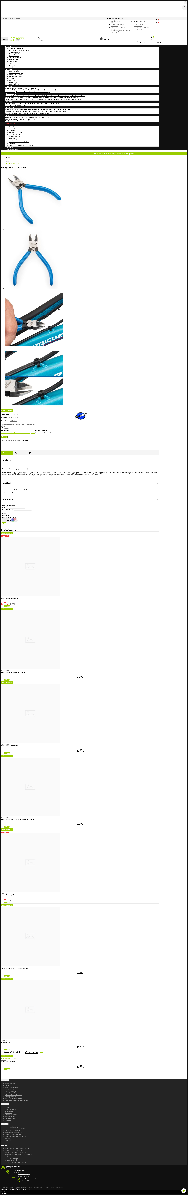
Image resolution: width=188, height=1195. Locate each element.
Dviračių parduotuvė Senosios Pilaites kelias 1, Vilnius (18, 433)
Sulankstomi (13, 61)
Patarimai (12, 144)
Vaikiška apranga (44, 92)
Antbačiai (13, 88)
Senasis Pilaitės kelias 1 (119, 25)
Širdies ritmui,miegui (16, 73)
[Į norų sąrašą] (185, 2)
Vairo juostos (32, 99)
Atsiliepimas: (6, 513)
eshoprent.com (27, 1189)
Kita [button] (7, 115)
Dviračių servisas (10, 1084)
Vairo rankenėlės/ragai (56, 99)
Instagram (8, 1142)
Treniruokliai (31, 119)
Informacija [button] (10, 125)
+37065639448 (14, 1150)
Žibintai (47, 113)
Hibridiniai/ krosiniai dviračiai (19, 50)
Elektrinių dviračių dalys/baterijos (39, 96)
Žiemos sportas (22, 121)
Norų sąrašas (9, 1111)
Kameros (61, 96)
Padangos (68, 96)
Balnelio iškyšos (22, 96)
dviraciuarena (5, 18)
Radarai (11, 78)
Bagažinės (39, 109)
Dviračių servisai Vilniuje (137, 21)
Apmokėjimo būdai (15, 136)
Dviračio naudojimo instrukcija (19, 142)
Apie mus (12, 131)
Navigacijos (13, 82)
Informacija (5, 1080)
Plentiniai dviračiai (15, 58)
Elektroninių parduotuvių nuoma (11, 1189)
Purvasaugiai (54, 111)
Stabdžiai (42, 98)
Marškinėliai (15, 90)
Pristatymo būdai (14, 134)
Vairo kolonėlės (42, 99)
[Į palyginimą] (184, 7)
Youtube (7, 1138)
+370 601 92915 (18, 1154)
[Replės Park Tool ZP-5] (80, 1057)
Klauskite (25, 440)
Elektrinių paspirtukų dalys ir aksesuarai (33, 103)
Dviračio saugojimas (15, 132)
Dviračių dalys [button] (11, 94)
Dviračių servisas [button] (12, 149)
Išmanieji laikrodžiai (16, 75)
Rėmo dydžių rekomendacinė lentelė (21, 145)
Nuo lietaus (24, 90)
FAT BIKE (12, 65)
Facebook (8, 1140)
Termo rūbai (33, 92)
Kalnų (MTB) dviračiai (16, 48)
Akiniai (7, 88)
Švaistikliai (75, 98)
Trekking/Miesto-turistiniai (18, 54)
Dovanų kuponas (14, 129)
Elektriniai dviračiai (15, 59)
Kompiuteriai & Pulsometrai (20, 111)
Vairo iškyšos (23, 99)
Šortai (26, 92)
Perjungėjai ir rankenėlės (18, 98)
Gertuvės (8, 111)
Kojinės (34, 88)
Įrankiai (7, 119)
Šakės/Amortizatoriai (64, 98)
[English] (158, 20)
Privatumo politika (10, 1089)
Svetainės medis (10, 1118)
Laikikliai (12, 80)
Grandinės (54, 96)
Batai (26, 88)
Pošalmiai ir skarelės (49, 90)
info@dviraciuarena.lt (11, 1156)
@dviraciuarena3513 (16, 18)
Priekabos (31, 121)
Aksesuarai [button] (10, 107)
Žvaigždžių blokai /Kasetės (73, 99)
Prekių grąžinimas (15, 140)
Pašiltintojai (32, 90)
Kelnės (30, 88)
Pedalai (7, 98)
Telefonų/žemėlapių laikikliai (26, 113)
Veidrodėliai (40, 113)
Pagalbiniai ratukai (78, 96)
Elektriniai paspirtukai (12, 103)
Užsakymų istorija (10, 1109)
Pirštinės (40, 90)
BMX (10, 63)
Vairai (16, 99)
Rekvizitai (5, 1124)
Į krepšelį (7, 606)
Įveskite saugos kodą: (9, 517)
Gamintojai (12, 127)
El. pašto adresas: (7, 509)
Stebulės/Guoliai (51, 98)
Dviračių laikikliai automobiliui (39, 117)
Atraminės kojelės (29, 109)
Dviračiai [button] (8, 46)
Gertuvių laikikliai (65, 109)
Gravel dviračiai (14, 56)
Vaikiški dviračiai (14, 52)
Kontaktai (8, 1120)
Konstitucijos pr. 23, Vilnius (120, 31)
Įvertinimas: (6, 515)
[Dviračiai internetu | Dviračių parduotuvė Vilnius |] (16, 40)
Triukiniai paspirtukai (23, 105)
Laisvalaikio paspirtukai (55, 103)
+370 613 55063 (17, 1148)
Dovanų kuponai (10, 117)
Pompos (47, 111)
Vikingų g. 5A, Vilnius (118, 28)
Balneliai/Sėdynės (11, 96)
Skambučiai (63, 111)
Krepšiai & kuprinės (37, 111)
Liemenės (8, 90)
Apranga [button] (9, 86)
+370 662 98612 (16, 1152)
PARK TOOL (13, 421)
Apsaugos (20, 88)
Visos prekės (31, 1052)
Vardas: (4, 507)
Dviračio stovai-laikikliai (51, 109)
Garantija (12, 138)
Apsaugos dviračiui (16, 109)
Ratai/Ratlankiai (33, 98)
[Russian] (158, 22)
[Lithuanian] (158, 19)
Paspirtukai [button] (10, 102)
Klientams (5, 1104)
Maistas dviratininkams (18, 119)
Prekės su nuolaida (11, 1115)
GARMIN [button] (9, 69)
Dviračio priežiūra (22, 117)
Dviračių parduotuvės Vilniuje (115, 18)
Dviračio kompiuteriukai (17, 77)
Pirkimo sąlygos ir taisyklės (13, 1095)
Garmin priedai (14, 71)
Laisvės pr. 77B (139, 25)
